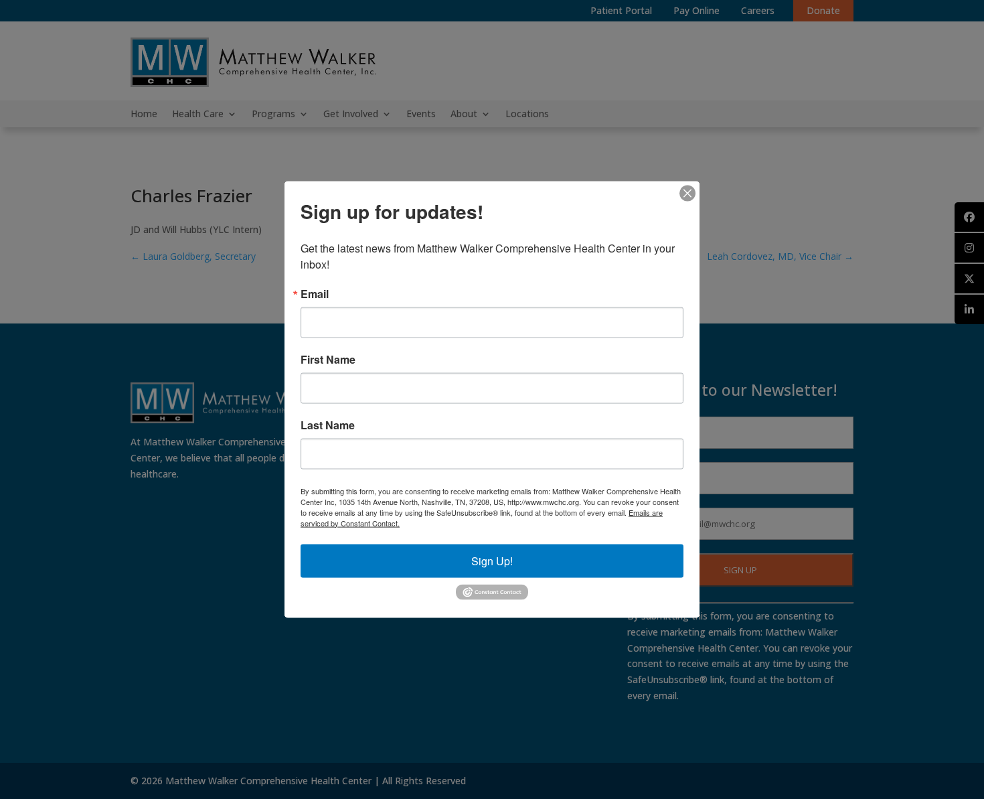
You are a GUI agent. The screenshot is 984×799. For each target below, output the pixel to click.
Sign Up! (492, 560)
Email (315, 293)
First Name (328, 359)
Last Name (328, 424)
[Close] (687, 193)
